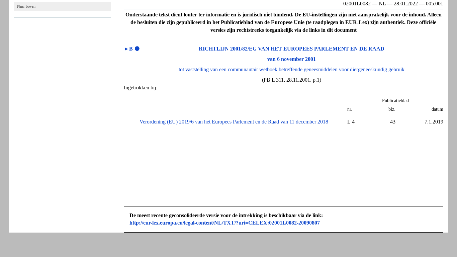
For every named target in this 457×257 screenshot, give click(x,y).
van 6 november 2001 (291, 59)
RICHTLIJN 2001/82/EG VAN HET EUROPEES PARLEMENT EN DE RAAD (291, 49)
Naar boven (26, 6)
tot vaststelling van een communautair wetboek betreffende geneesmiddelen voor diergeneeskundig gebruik (291, 69)
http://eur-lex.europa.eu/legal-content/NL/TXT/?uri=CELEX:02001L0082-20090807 (224, 223)
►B (128, 49)
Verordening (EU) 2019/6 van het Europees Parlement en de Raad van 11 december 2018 (234, 121)
